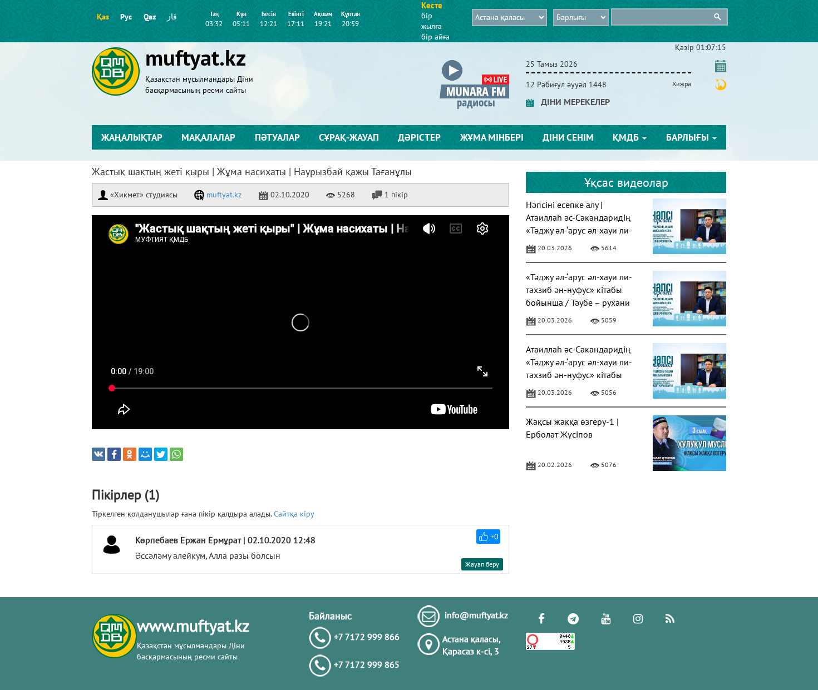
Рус (126, 17)
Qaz (150, 17)
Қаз (103, 17)
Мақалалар (208, 137)
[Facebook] (114, 454)
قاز (172, 17)
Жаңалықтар (131, 137)
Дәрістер (419, 137)
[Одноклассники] (129, 454)
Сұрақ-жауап (349, 137)
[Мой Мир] (145, 454)
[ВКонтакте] (98, 454)
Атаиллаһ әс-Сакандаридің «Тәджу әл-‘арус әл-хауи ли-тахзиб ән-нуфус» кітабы (579, 362)
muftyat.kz (223, 195)
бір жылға (431, 21)
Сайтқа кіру (294, 514)
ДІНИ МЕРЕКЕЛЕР (572, 101)
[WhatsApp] (176, 454)
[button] (474, 62)
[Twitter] (160, 454)
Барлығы (688, 137)
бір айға (435, 37)
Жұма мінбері (492, 137)
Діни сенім (568, 137)
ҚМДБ (627, 137)
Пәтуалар (277, 137)
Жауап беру (482, 564)
